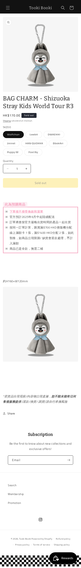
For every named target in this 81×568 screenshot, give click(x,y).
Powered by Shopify (41, 538)
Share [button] (11, 413)
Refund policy (63, 538)
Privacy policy (22, 544)
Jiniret (13, 144)
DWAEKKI (56, 135)
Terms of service (41, 544)
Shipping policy (62, 544)
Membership (16, 494)
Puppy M (15, 153)
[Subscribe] (68, 460)
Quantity (8, 161)
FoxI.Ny (35, 153)
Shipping (7, 120)
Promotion (14, 503)
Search (12, 485)
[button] (8, 8)
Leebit (36, 135)
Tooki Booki (25, 538)
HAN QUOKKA (36, 144)
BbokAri (60, 144)
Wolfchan (15, 135)
